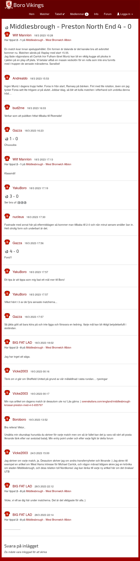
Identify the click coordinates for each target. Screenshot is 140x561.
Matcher (44, 14)
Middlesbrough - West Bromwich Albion (48, 40)
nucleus (18, 216)
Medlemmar (78, 14)
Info (96, 14)
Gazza (17, 130)
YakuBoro (20, 187)
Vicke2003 (20, 371)
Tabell (59, 14)
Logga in (125, 14)
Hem (31, 14)
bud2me (18, 107)
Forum (108, 14)
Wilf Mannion (22, 35)
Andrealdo (20, 78)
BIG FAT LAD (22, 342)
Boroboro (19, 419)
